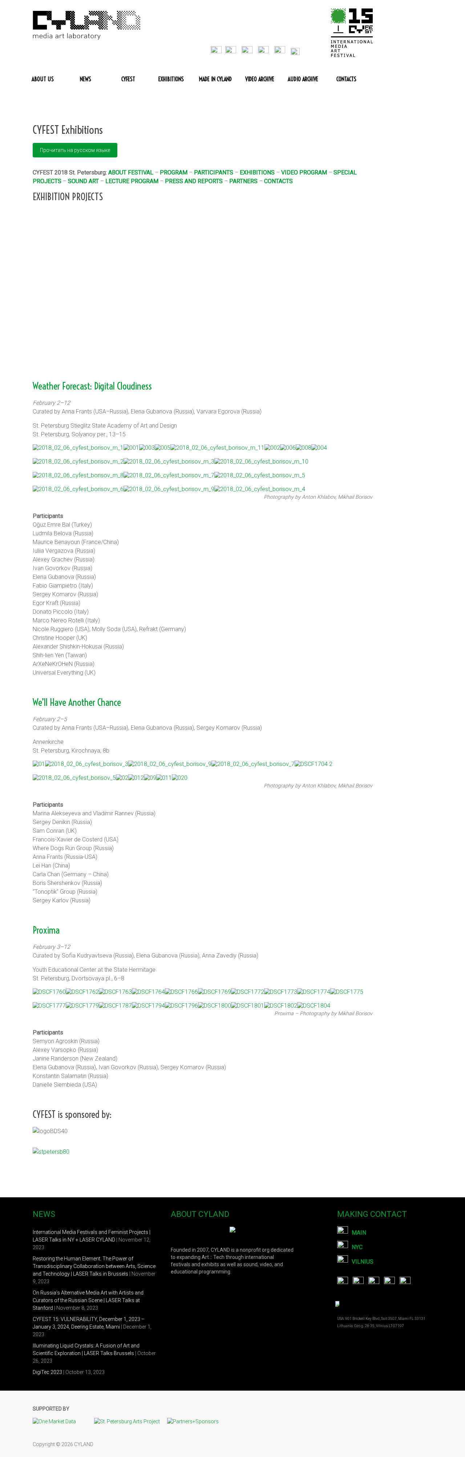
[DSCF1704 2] (313, 764)
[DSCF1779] (82, 1005)
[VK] (250, 50)
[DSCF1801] (247, 1005)
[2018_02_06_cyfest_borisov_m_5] (259, 475)
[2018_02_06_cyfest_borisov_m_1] (78, 448)
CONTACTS (278, 181)
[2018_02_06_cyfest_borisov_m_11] (217, 448)
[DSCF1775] (346, 992)
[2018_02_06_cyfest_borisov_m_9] (169, 489)
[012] (136, 778)
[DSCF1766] (181, 992)
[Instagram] (282, 50)
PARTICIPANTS (213, 172)
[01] (39, 764)
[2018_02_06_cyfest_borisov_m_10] (261, 461)
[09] (150, 778)
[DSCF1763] (115, 992)
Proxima (46, 930)
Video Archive (259, 79)
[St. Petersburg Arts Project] (130, 1421)
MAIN (359, 1232)
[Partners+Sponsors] (193, 1421)
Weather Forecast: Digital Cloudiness (92, 386)
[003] (147, 448)
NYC (357, 1247)
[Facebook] (218, 50)
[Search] (300, 50)
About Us (43, 79)
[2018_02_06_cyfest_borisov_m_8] (78, 475)
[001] (131, 448)
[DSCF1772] (247, 992)
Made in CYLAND (215, 79)
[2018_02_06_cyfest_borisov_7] (253, 764)
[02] (122, 778)
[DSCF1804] (313, 1005)
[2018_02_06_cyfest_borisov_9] (169, 764)
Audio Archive (303, 79)
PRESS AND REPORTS (194, 181)
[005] (162, 448)
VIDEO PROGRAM (304, 172)
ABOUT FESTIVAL (130, 172)
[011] (164, 778)
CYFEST (128, 79)
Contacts (346, 79)
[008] (303, 448)
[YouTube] (266, 50)
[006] (288, 448)
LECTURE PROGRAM (131, 181)
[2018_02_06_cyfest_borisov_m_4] (259, 489)
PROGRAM (173, 172)
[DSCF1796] (181, 1005)
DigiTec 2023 (47, 1372)
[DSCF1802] (280, 1005)
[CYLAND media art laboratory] (87, 14)
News (85, 79)
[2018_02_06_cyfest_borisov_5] (74, 778)
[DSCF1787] (115, 1005)
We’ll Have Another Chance (77, 702)
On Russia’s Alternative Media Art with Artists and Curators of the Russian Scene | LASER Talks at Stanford (88, 1300)
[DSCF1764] (148, 992)
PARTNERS (243, 181)
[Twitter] (233, 50)
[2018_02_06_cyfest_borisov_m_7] (169, 475)
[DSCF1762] (82, 992)
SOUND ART (83, 181)
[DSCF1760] (49, 992)
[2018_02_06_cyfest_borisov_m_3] (169, 461)
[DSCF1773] (280, 992)
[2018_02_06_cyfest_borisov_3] (86, 764)
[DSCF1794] (148, 1005)
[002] (272, 448)
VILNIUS (362, 1261)
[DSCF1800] (214, 1005)
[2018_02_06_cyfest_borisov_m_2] (78, 461)
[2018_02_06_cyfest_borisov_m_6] (78, 489)
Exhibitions (171, 79)
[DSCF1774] (313, 992)
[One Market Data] (58, 1421)
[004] (319, 448)
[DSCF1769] (214, 992)
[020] (179, 778)
